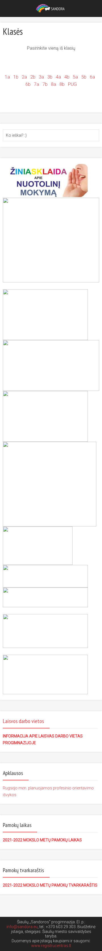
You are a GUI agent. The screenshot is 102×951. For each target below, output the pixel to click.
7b (45, 84)
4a (58, 77)
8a (53, 84)
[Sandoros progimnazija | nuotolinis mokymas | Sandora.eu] (51, 8)
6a (92, 77)
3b (49, 77)
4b (66, 77)
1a (7, 77)
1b (15, 77)
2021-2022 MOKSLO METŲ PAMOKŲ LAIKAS (42, 840)
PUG (72, 84)
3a (42, 77)
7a (37, 84)
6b (28, 84)
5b (83, 77)
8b (62, 84)
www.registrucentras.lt (51, 945)
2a (24, 77)
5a (75, 77)
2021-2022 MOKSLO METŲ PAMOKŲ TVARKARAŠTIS (50, 885)
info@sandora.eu (22, 926)
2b (33, 77)
